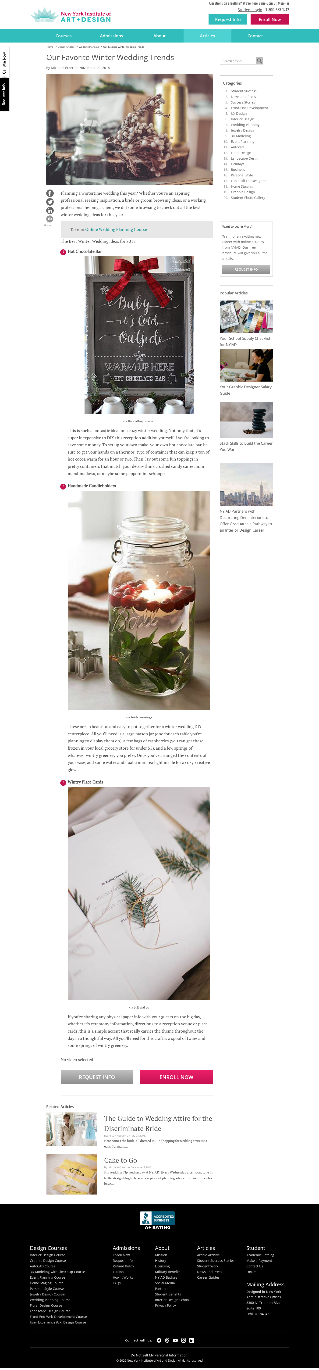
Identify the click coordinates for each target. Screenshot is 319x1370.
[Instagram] (183, 1340)
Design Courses (48, 1248)
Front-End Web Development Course (58, 1317)
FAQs (117, 1283)
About (159, 36)
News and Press (243, 96)
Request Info (228, 19)
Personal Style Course (47, 1289)
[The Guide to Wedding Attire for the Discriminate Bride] (71, 1128)
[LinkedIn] (191, 1340)
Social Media (165, 1283)
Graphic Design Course (48, 1261)
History (160, 1261)
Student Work (207, 1266)
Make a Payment (259, 1261)
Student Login (250, 9)
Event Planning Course (47, 1277)
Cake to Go (120, 1160)
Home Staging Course (47, 1283)
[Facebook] (159, 1340)
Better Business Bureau (158, 1221)
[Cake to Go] (71, 1173)
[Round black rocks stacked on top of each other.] (246, 420)
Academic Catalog (260, 1255)
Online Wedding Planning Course (116, 229)
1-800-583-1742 (277, 9)
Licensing (162, 1266)
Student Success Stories (215, 1261)
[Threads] (167, 1340)
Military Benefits (168, 1272)
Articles (207, 36)
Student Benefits (168, 1294)
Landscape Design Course (50, 1311)
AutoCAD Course (43, 1266)
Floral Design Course (46, 1305)
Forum (251, 1272)
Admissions (111, 36)
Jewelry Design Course (47, 1294)
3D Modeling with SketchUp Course (57, 1272)
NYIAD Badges (166, 1277)
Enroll (270, 19)
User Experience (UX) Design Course (58, 1322)
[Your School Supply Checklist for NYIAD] (246, 316)
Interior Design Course (47, 1255)
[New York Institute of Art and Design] (70, 14)
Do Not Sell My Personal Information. (159, 1355)
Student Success (244, 91)
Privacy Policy (165, 1305)
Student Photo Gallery (248, 197)
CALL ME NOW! (4, 62)
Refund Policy (123, 1266)
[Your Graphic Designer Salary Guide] (246, 365)
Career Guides (208, 1277)
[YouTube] (175, 1340)
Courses (64, 36)
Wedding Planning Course (50, 1300)
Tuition (118, 1272)
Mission (161, 1255)
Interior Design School (172, 1300)
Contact (255, 36)
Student (255, 1248)
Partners (161, 1289)
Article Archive (208, 1255)
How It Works (123, 1277)
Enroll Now (176, 1077)
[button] (50, 193)
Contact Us (254, 1266)
